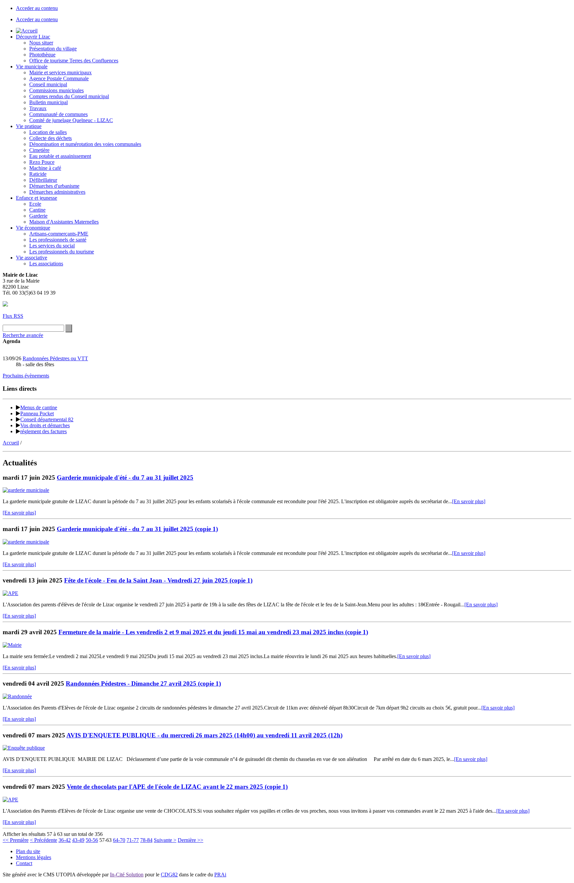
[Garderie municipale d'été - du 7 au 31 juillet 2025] (26, 490)
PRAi (220, 874)
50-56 (92, 840)
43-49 (78, 840)
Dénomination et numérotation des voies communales (85, 144)
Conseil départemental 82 (46, 419)
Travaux (38, 108)
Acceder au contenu (37, 8)
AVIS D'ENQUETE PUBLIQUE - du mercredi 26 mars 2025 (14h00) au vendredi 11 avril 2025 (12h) (204, 735)
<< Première (16, 840)
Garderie (38, 216)
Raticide (38, 174)
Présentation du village (53, 48)
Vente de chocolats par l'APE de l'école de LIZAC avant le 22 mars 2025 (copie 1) (177, 786)
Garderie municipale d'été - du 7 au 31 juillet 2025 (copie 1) (137, 528)
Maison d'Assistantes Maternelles (64, 222)
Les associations (46, 263)
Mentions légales (33, 857)
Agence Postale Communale (59, 78)
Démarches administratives (57, 192)
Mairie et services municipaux (60, 72)
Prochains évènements (26, 375)
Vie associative (31, 257)
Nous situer (41, 42)
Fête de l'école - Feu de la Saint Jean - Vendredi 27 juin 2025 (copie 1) (158, 580)
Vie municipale (32, 66)
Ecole (35, 204)
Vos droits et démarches (45, 425)
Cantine (37, 210)
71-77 (133, 840)
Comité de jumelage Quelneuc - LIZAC (71, 120)
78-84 (146, 840)
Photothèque (42, 54)
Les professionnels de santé (57, 239)
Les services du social (52, 245)
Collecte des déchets (50, 138)
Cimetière (39, 150)
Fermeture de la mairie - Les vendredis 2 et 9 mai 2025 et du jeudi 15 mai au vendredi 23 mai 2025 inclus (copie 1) (213, 632)
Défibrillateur (43, 180)
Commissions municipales (56, 90)
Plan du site (28, 851)
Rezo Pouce (41, 162)
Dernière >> (190, 840)
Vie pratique (29, 126)
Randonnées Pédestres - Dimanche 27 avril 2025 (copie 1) (143, 683)
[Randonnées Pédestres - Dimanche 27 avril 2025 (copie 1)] (17, 696)
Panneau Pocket (37, 413)
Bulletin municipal (48, 102)
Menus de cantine (38, 407)
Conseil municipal (48, 84)
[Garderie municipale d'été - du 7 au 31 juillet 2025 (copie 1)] (26, 542)
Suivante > (165, 840)
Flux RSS (13, 316)
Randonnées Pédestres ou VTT (55, 358)
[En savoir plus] (468, 501)
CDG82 (169, 874)
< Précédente (43, 840)
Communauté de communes (58, 114)
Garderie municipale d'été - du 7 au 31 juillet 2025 (125, 477)
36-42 (64, 840)
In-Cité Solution (127, 874)
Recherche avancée (23, 335)
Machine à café (45, 168)
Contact (24, 863)
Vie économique (33, 228)
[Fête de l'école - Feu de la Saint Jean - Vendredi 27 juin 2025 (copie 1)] (10, 593)
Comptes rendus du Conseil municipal (69, 96)
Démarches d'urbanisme (54, 186)
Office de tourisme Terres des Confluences (73, 60)
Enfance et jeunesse (36, 198)
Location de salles (48, 132)
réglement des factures (43, 431)
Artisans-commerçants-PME (58, 234)
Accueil (11, 442)
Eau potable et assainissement (60, 156)
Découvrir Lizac (33, 36)
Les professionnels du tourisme (61, 251)
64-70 (119, 840)
